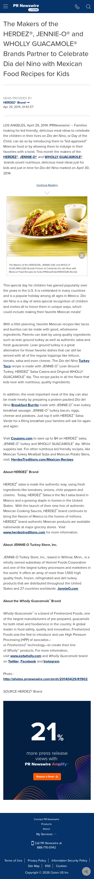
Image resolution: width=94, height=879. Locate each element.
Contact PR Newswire (46, 819)
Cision (54, 872)
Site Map (34, 866)
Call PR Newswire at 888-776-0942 (48, 845)
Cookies (61, 866)
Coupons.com (22, 438)
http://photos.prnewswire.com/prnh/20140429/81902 (45, 678)
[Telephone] (77, 6)
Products (46, 824)
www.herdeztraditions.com (24, 532)
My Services (45, 834)
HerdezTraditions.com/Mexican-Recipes (42, 459)
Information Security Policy (69, 860)
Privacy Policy (37, 860)
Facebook (28, 661)
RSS (47, 866)
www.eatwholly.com (25, 655)
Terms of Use (13, 860)
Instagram (51, 661)
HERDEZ (10, 156)
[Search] (88, 6)
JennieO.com (67, 588)
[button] (47, 226)
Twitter (13, 661)
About (46, 829)
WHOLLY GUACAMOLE (63, 156)
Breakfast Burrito (25, 404)
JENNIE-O (28, 156)
